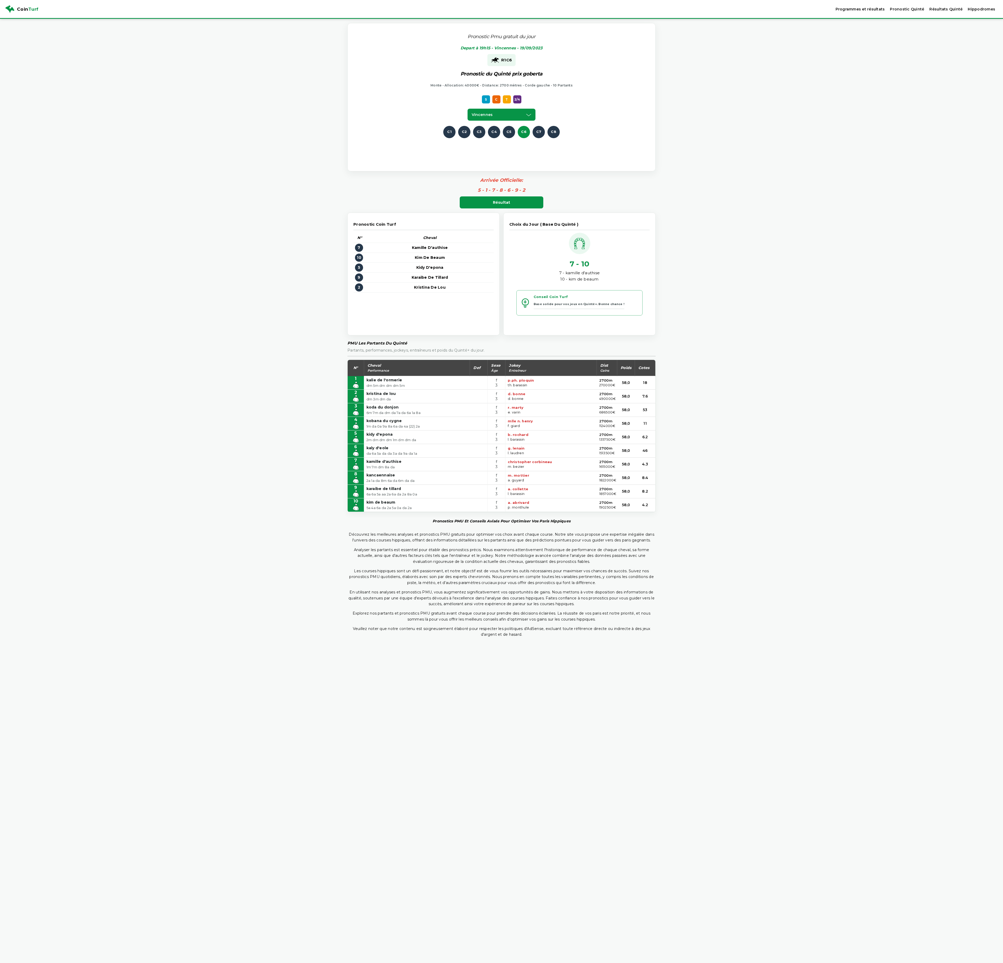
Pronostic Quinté (907, 9)
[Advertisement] (501, 150)
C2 (464, 132)
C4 (494, 132)
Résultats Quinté (946, 9)
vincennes (482, 114)
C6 (524, 132)
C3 (479, 132)
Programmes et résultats (860, 9)
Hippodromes (981, 9)
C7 (538, 132)
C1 (449, 132)
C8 (553, 132)
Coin (27, 9)
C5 (508, 132)
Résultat (501, 202)
